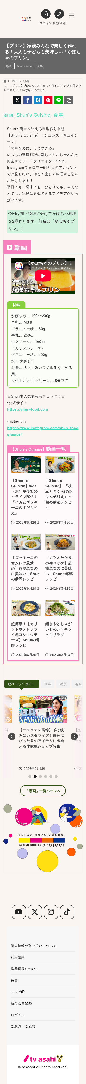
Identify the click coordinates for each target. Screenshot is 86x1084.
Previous (12, 736)
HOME (12, 81)
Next (74, 736)
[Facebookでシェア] (27, 100)
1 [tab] (29, 776)
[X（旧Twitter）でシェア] (17, 100)
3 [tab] (40, 776)
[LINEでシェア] (58, 100)
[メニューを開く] (71, 15)
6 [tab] (56, 776)
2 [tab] (35, 776)
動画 (8, 66)
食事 (40, 66)
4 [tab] (45, 776)
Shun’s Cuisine (24, 66)
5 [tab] (50, 776)
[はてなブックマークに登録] (38, 100)
